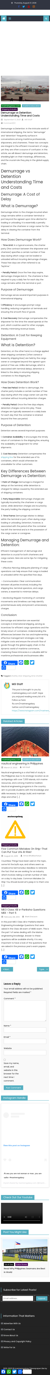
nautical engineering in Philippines (22, 763)
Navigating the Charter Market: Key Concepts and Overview (9, 969)
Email (7, 1037)
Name (7, 1025)
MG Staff (28, 119)
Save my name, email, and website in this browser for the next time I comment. (11, 1072)
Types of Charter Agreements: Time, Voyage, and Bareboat (44, 969)
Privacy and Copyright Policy (17, 1341)
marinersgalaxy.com (11, 106)
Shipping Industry (9, 109)
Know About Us (11, 1335)
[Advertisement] (25, 48)
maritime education (31, 106)
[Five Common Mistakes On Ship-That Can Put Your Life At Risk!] (25, 828)
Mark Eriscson (31, 916)
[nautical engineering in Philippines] (25, 741)
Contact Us (9, 1329)
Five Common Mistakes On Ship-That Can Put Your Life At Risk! (24, 850)
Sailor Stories (21, 1264)
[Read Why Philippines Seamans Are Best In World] (25, 1250)
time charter (36, 676)
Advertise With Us (12, 1323)
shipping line (7, 457)
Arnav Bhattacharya (32, 856)
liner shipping (24, 676)
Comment (10, 998)
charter (14, 676)
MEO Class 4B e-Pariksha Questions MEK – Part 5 (23, 911)
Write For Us (9, 1347)
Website (8, 1048)
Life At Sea (9, 1264)
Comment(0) (9, 123)
